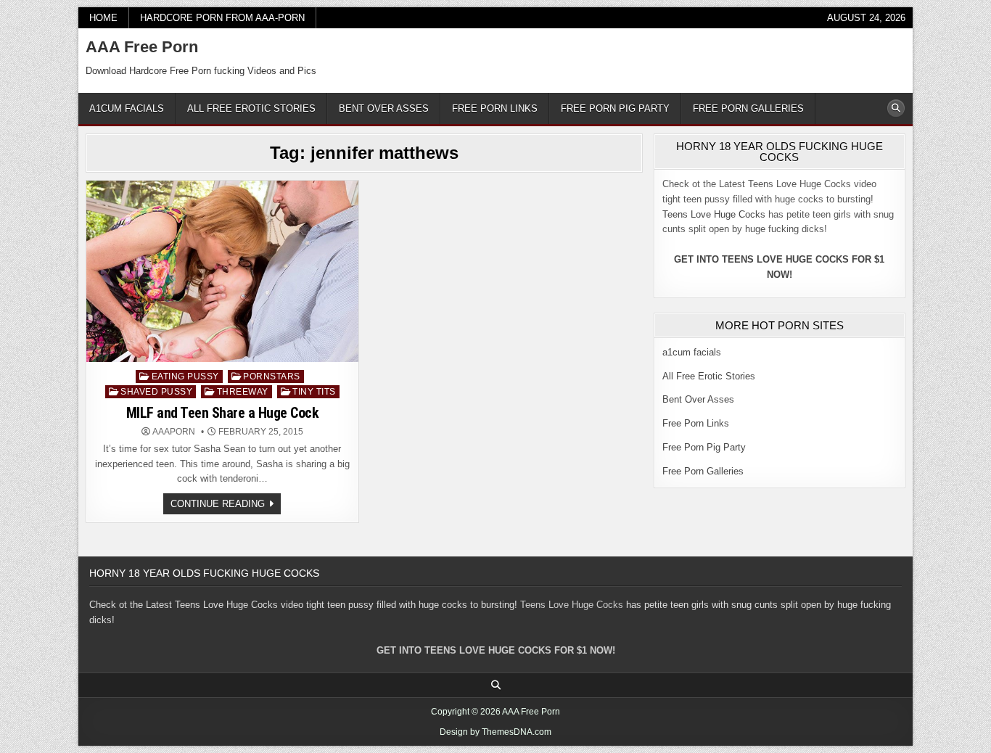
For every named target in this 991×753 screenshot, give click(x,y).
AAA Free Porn (142, 47)
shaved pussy (156, 392)
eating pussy (185, 376)
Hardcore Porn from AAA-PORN (222, 17)
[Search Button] (896, 108)
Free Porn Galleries (748, 108)
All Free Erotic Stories (251, 108)
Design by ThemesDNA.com (495, 732)
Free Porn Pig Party (615, 108)
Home (103, 17)
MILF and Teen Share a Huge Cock (222, 412)
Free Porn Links (495, 108)
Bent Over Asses (384, 108)
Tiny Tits (314, 392)
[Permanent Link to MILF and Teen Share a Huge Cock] (222, 271)
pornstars (271, 376)
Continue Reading (225, 506)
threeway (242, 392)
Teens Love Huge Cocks (713, 214)
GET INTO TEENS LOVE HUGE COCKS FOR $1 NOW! (496, 650)
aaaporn (173, 431)
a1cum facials (126, 108)
